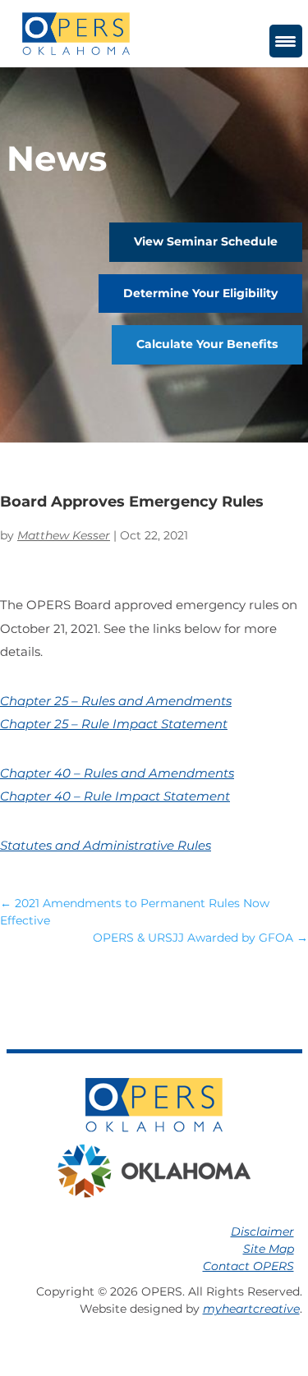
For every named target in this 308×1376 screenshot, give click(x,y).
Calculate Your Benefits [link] (207, 344)
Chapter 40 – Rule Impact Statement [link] (115, 796)
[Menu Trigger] (285, 41)
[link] (76, 32)
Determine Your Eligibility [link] (200, 293)
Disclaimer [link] (262, 1231)
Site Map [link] (268, 1248)
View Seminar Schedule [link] (206, 241)
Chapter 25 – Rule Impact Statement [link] (114, 724)
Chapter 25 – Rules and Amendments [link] (116, 701)
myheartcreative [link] (251, 1308)
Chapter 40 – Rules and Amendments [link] (117, 773)
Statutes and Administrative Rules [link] (105, 845)
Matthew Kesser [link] (63, 535)
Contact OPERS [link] (248, 1266)
